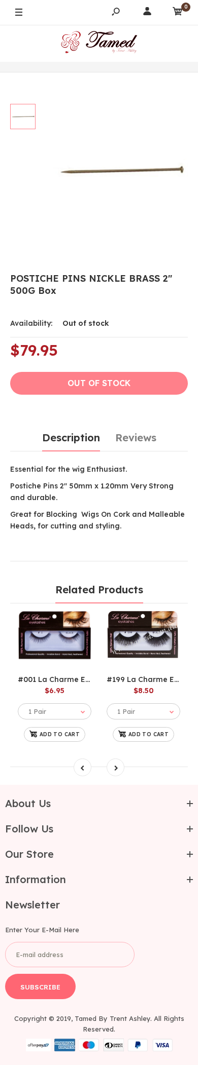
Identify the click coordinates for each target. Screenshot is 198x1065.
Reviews (135, 437)
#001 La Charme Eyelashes (67, 679)
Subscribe (40, 987)
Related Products (99, 589)
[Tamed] (99, 43)
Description (71, 437)
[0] (178, 13)
